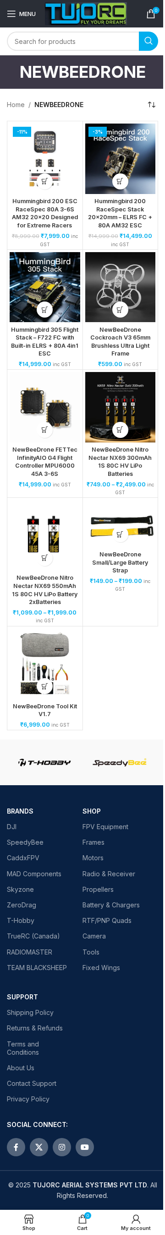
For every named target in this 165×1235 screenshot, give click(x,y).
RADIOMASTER (29, 952)
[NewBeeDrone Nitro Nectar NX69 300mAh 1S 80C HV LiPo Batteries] (120, 407)
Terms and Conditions (23, 1048)
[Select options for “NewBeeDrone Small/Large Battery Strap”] (120, 534)
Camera (94, 936)
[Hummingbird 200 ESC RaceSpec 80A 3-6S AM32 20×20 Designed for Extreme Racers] (45, 159)
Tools (90, 952)
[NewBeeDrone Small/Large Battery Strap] (120, 523)
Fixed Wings (101, 967)
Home (16, 104)
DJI (11, 827)
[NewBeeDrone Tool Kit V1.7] (45, 664)
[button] (45, 181)
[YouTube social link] (85, 1147)
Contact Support (31, 1083)
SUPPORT (22, 997)
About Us (20, 1068)
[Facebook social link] (16, 1147)
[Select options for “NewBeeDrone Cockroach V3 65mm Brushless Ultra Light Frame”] (120, 310)
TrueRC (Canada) (33, 936)
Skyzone (20, 889)
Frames (93, 842)
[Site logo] (86, 13)
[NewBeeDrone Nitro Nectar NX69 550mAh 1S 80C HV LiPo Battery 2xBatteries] (45, 535)
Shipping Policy (30, 1012)
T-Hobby (20, 920)
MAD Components (34, 874)
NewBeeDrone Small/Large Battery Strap (120, 562)
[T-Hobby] (44, 762)
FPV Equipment (105, 827)
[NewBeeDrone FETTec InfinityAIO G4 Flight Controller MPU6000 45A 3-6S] (45, 407)
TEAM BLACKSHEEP (37, 967)
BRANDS (20, 811)
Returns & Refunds (35, 1028)
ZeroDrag (21, 905)
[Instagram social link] (62, 1147)
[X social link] (39, 1147)
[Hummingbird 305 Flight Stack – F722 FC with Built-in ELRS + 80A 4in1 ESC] (45, 287)
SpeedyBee (25, 842)
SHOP (91, 811)
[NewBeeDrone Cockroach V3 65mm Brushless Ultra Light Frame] (120, 287)
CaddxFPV (23, 858)
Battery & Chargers (111, 905)
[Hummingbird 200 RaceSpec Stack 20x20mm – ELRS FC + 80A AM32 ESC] (120, 159)
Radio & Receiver (108, 874)
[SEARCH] (148, 41)
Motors (93, 858)
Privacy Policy (28, 1099)
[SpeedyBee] (120, 762)
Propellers (98, 889)
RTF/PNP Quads (107, 920)
